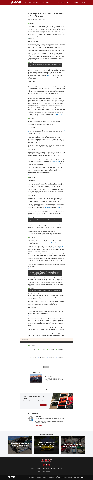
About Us (32, 468)
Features (47, 2)
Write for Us (53, 468)
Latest (26, 2)
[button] (46, 23)
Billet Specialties (57, 248)
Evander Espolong (47, 382)
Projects (38, 2)
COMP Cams (40, 111)
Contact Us (39, 468)
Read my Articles (39, 425)
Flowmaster (48, 207)
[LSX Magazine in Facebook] (46, 465)
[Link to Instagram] (62, 2)
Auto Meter (57, 163)
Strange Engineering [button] (51, 242)
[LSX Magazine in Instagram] (44, 465)
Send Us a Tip (46, 468)
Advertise (60, 468)
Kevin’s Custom (57, 161)
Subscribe (43, 404)
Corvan (48, 75)
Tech (34, 2)
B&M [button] (37, 123)
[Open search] (59, 2)
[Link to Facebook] (64, 2)
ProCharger (58, 224)
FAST (58, 207)
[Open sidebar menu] (8, 2)
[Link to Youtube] (67, 2)
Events (42, 2)
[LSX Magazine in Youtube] (49, 465)
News (30, 2)
